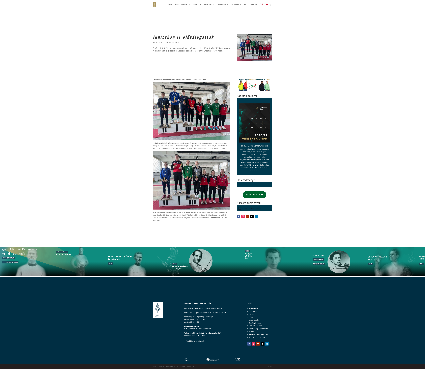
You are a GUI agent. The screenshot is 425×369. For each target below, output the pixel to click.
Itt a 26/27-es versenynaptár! (254, 145)
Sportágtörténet (255, 323)
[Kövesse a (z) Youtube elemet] (247, 216)
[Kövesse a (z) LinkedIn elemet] (256, 216)
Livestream (253, 195)
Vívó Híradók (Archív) (256, 326)
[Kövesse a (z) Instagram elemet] (243, 216)
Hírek (170, 4)
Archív (251, 331)
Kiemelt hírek (174, 42)
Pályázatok (197, 4)
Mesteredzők (254, 320)
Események (253, 311)
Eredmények (221, 4)
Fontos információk (182, 4)
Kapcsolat (253, 4)
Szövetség (235, 4)
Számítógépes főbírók (257, 337)
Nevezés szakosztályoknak (259, 334)
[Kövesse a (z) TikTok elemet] (252, 216)
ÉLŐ (261, 4)
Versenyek (208, 4)
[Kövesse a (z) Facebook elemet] (238, 216)
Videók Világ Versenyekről (258, 329)
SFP (245, 4)
